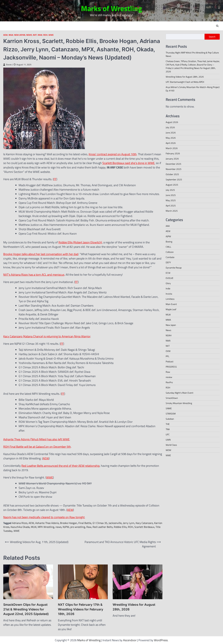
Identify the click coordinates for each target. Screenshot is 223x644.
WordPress (161, 640)
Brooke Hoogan (68, 523)
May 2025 (171, 200)
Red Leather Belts (102, 527)
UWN (168, 439)
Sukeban (170, 418)
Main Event (171, 304)
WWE (51, 35)
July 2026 (170, 127)
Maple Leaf (171, 309)
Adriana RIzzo (19, 523)
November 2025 (173, 169)
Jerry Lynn (128, 523)
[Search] (217, 25)
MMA (168, 319)
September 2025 (174, 179)
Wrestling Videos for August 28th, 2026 (134, 607)
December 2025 (173, 164)
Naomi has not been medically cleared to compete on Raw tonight (44, 517)
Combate (170, 257)
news (58, 527)
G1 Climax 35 (100, 523)
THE (168, 424)
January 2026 (172, 158)
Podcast (169, 361)
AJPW (168, 236)
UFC (168, 434)
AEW (5, 35)
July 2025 (170, 190)
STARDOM (171, 413)
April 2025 (171, 205)
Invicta (169, 293)
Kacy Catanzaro (144, 523)
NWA (168, 340)
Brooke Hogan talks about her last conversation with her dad (40, 254)
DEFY (168, 262)
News (29, 35)
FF (55, 179)
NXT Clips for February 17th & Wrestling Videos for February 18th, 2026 (80, 609)
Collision (170, 252)
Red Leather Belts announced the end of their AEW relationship (60, 465)
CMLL (168, 246)
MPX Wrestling (46, 527)
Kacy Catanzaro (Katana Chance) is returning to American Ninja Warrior (46, 336)
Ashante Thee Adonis (47, 523)
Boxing (169, 241)
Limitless (170, 299)
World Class (171, 445)
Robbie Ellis (120, 527)
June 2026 (171, 132)
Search (212, 36)
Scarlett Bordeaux (144, 527)
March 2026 (172, 148)
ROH (45, 35)
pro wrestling (77, 527)
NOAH (168, 335)
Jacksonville (115, 523)
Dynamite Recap (174, 267)
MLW (11, 35)
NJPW (66, 527)
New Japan (19, 35)
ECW (168, 273)
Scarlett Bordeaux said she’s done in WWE (128, 163)
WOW (168, 450)
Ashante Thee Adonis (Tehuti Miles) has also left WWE (36, 439)
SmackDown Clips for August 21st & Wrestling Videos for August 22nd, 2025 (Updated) (26, 609)
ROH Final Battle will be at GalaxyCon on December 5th (37, 446)
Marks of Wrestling (111, 8)
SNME (169, 408)
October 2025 (172, 174)
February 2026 (173, 153)
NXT (35, 35)
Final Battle (84, 523)
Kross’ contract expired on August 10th (113, 154)
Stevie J (9, 64)
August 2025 (172, 184)
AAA (168, 226)
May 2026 (171, 137)
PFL (167, 356)
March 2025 (172, 210)
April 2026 (171, 143)
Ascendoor (129, 640)
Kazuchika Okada (20, 527)
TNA (168, 429)
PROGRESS (171, 366)
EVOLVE (169, 278)
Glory (168, 283)
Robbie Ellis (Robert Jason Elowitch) (80, 242)
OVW (168, 351)
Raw (40, 35)
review (169, 377)
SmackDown (172, 398)
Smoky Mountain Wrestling (179, 403)
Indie (168, 288)
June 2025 (171, 195)
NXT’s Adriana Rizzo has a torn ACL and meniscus (33, 274)
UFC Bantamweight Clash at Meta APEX (185, 82)
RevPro (169, 382)
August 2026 (172, 122)
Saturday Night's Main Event (179, 392)
